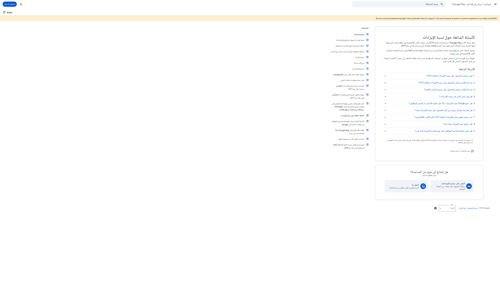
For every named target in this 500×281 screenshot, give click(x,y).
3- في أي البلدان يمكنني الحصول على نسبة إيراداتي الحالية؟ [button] (449, 89)
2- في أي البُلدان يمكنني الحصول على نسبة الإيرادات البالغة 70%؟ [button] (446, 82)
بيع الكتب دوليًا (359, 63)
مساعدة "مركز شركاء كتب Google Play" (471, 4)
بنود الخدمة (462, 208)
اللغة (452, 205)
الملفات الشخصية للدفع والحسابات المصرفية (350, 46)
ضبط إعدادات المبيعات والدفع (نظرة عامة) (350, 40)
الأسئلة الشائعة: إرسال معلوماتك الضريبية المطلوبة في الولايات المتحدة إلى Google (348, 123)
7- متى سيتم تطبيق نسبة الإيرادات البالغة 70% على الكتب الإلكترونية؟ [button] (444, 117)
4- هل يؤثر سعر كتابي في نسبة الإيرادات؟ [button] (457, 96)
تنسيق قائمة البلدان (358, 69)
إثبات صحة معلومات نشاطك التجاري (352, 80)
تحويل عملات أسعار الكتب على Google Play (348, 74)
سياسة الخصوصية (472, 208)
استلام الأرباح (359, 57)
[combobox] (395, 4)
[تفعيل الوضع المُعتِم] (435, 208)
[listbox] (447, 208)
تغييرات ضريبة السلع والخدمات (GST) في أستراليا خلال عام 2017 (350, 87)
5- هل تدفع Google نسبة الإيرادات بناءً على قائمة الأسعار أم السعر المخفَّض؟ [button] (442, 103)
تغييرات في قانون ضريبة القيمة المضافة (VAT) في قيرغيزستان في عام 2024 (348, 146)
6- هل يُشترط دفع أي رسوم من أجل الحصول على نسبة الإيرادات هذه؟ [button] (445, 110)
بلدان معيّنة (454, 53)
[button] (495, 4)
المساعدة (364, 28)
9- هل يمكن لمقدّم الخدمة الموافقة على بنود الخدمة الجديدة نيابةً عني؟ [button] (445, 131)
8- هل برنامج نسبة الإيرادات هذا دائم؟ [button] (459, 124)
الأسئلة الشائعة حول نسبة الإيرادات (352, 115)
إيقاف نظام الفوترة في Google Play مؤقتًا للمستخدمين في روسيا (349, 132)
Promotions (359, 34)
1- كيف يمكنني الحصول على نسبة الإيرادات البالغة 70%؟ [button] (450, 76)
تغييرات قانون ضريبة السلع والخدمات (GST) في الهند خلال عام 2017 (348, 96)
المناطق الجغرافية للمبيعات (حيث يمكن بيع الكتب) (347, 51)
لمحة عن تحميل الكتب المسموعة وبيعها (351, 139)
